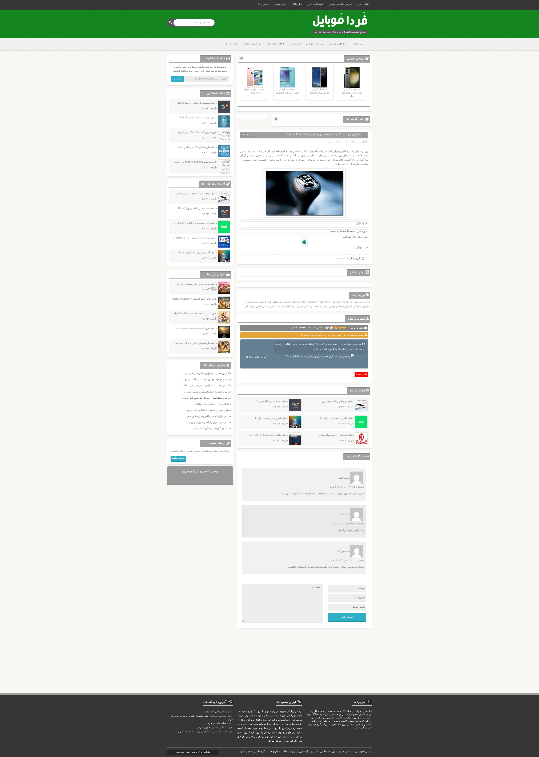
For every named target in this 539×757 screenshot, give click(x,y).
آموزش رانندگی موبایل (340, 306)
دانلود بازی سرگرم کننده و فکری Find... (196, 147)
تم (270, 724)
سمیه (347, 478)
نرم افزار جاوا (351, 141)
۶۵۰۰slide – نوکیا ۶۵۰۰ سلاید (212, 404)
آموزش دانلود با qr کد (256, 356)
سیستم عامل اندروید (285, 737)
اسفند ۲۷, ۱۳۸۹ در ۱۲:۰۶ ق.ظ (347, 487)
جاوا (325, 306)
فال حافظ (297, 4)
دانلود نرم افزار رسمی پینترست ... (336, 435)
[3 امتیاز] (335, 328)
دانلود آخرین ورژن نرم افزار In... (270, 418)
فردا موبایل (361, 247)
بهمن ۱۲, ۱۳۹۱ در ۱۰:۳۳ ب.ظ (347, 560)
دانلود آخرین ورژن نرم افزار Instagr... (196, 252)
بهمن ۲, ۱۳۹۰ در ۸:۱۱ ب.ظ (349, 523)
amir (229, 723)
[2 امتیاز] (340, 328)
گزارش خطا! (361, 374)
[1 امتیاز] (344, 328)
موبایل (271, 741)
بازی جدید (247, 724)
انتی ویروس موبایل (252, 44)
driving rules (299, 302)
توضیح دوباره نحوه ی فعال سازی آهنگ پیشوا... (205, 379)
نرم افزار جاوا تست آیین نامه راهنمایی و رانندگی (270, 306)
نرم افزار (259, 720)
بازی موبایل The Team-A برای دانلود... (196, 132)
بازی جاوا (298, 741)
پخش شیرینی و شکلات (221, 715)
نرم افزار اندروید (263, 732)
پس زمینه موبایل (315, 44)
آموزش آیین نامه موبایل (258, 302)
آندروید (276, 728)
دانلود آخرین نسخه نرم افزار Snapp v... (195, 223)
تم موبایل (297, 720)
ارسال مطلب (178, 458)
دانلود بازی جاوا (294, 732)
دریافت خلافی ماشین (222, 727)
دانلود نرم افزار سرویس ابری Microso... (195, 238)
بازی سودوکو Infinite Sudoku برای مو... (195, 162)
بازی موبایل (357, 44)
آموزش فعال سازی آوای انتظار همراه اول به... (205, 373)
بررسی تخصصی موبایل (340, 4)
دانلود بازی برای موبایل (283, 724)
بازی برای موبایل (260, 724)
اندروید (289, 741)
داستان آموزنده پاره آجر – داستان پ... (209, 428)
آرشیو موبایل (280, 4)
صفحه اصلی (363, 4)
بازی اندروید (249, 732)
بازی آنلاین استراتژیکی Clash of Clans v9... (193, 299)
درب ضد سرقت (224, 731)
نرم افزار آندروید (288, 728)
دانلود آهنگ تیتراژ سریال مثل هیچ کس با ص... (205, 398)
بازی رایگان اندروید (289, 715)
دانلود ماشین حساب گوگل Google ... (268, 435)
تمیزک (229, 711)
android (298, 724)
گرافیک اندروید (276, 44)
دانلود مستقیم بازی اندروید (250, 715)
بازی (239, 737)
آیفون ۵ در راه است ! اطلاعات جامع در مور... (206, 410)
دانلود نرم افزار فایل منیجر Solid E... (197, 118)
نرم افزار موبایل (337, 44)
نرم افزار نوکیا (248, 720)
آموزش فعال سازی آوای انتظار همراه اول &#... (205, 386)
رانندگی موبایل (304, 306)
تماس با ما (263, 4)
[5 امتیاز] (327, 328)
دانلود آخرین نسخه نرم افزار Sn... (336, 418)
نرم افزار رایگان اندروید (291, 711)
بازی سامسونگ (285, 720)
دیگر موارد (231, 44)
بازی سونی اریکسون (247, 728)
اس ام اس (295, 44)
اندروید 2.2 (257, 711)
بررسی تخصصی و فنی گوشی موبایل (200, 471)
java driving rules (342, 302)
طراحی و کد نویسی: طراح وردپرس (193, 752)
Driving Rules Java (319, 302)
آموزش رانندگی (362, 306)
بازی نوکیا (282, 732)
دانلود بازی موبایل (266, 737)
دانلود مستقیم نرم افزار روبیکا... (270, 401)
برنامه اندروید (270, 720)
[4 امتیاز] (331, 328)
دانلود (317, 306)
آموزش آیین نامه (281, 302)
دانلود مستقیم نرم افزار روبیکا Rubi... (196, 103)
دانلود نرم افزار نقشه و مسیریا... (336, 401)
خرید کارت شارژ (315, 4)
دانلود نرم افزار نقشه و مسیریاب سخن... (195, 193)
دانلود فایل (362, 223)
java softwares (362, 302)
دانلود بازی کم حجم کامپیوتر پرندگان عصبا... (206, 392)
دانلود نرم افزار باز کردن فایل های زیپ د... (206, 422)
